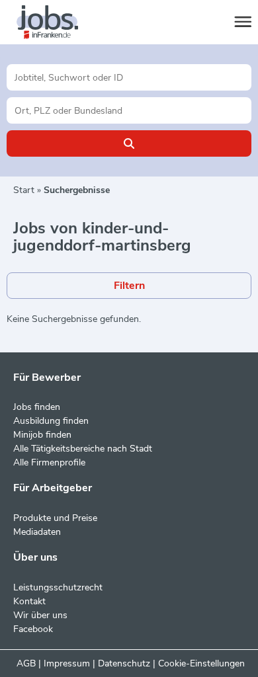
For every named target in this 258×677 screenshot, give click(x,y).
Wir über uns (40, 615)
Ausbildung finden (51, 421)
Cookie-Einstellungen (201, 663)
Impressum (67, 663)
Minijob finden (42, 434)
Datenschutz (124, 663)
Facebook (33, 629)
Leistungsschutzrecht (58, 587)
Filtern (129, 285)
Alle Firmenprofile (49, 462)
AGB (26, 663)
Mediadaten (37, 532)
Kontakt (29, 601)
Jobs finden (36, 407)
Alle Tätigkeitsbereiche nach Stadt (82, 448)
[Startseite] (59, 22)
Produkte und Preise (55, 518)
